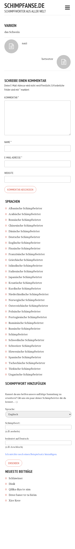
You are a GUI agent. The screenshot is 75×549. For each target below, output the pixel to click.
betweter (47, 59)
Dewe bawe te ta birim (23, 495)
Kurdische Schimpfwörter (25, 288)
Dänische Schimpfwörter (24, 231)
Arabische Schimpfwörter (25, 214)
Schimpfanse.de (24, 5)
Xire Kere (14, 500)
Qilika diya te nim (20, 489)
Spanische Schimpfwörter (25, 357)
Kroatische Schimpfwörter (25, 283)
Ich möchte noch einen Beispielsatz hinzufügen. (31, 454)
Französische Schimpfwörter (27, 254)
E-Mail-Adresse (13, 157)
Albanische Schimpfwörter (25, 208)
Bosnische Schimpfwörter (25, 220)
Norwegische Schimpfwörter (27, 300)
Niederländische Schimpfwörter (29, 294)
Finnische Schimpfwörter (24, 248)
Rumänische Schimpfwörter (26, 323)
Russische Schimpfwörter (24, 328)
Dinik (12, 484)
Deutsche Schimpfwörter (24, 237)
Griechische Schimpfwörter (26, 260)
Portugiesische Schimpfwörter (28, 317)
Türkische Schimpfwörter (25, 369)
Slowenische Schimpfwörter (26, 351)
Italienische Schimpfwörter (26, 271)
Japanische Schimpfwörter (25, 277)
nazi (24, 43)
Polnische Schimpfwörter (25, 311)
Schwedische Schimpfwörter (26, 340)
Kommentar (11, 97)
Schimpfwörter (18, 334)
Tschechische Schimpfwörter (27, 363)
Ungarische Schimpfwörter (25, 374)
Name (8, 142)
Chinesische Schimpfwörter (26, 225)
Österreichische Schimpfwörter (28, 306)
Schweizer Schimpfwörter (25, 346)
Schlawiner (16, 478)
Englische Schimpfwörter (24, 243)
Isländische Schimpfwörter (26, 265)
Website (8, 173)
